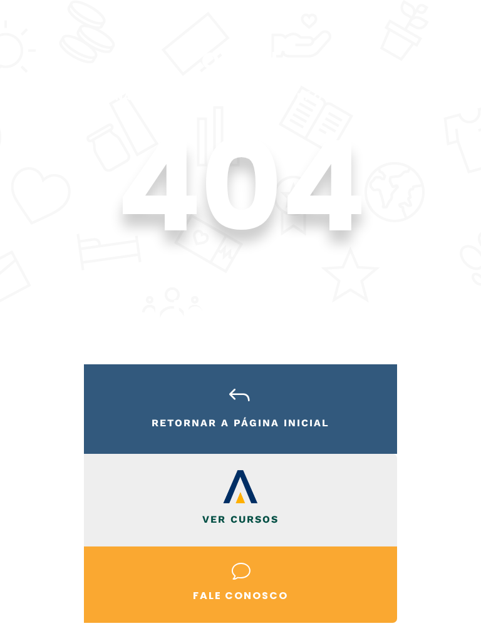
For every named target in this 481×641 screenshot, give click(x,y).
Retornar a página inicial (240, 423)
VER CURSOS (240, 519)
